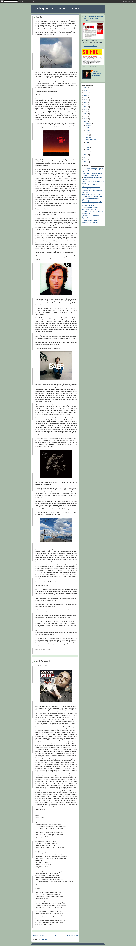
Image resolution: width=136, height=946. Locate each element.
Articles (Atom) (45, 939)
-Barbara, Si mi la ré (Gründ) (90, 185)
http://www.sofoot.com (90, 46)
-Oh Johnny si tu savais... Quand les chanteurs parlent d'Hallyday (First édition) (92, 170)
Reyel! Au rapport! (42, 661)
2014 (86, 114)
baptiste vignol (97, 71)
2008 (86, 159)
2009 (86, 157)
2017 (86, 107)
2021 (86, 97)
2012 (86, 119)
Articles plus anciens (72, 935)
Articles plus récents (38, 935)
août (87, 132)
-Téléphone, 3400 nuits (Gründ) (91, 194)
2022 (86, 95)
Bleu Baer (39, 17)
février (88, 149)
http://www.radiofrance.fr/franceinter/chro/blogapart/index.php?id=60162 (93, 18)
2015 (86, 111)
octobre (88, 128)
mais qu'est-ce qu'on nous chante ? (57, 8)
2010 (86, 155)
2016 (86, 109)
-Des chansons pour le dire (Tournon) (92, 219)
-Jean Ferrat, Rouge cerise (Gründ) (92, 173)
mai (87, 142)
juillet (87, 135)
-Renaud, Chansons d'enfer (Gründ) (92, 196)
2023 (86, 92)
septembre (89, 130)
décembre (89, 123)
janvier (88, 152)
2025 (86, 88)
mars (87, 147)
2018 (86, 104)
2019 (86, 102)
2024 (86, 90)
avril (87, 145)
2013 (86, 116)
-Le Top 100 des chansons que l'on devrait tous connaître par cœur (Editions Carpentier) (92, 203)
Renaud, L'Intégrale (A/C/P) (90, 175)
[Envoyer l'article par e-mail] (35, 656)
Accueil (55, 935)
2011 (86, 121)
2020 (86, 100)
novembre (89, 125)
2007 (86, 162)
